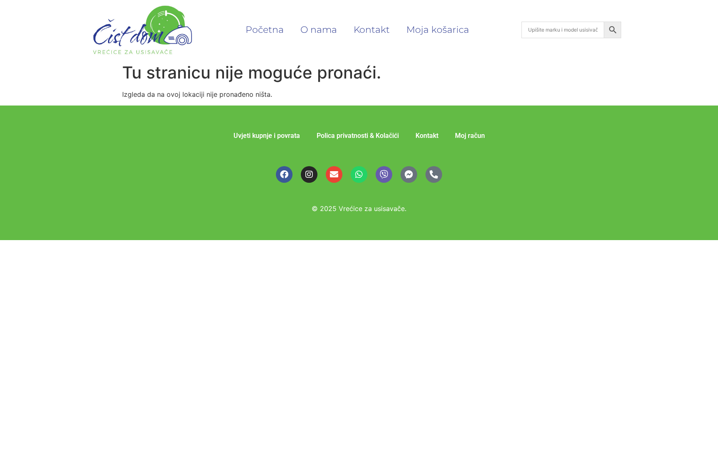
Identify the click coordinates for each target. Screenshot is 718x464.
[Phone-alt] (433, 174)
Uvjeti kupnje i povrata (267, 136)
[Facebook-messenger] (409, 174)
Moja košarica (437, 29)
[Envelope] (334, 174)
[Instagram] (309, 174)
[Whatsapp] (359, 174)
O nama (318, 29)
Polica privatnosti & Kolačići (358, 136)
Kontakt (372, 29)
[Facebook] (284, 174)
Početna (265, 29)
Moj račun (470, 136)
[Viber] (384, 174)
